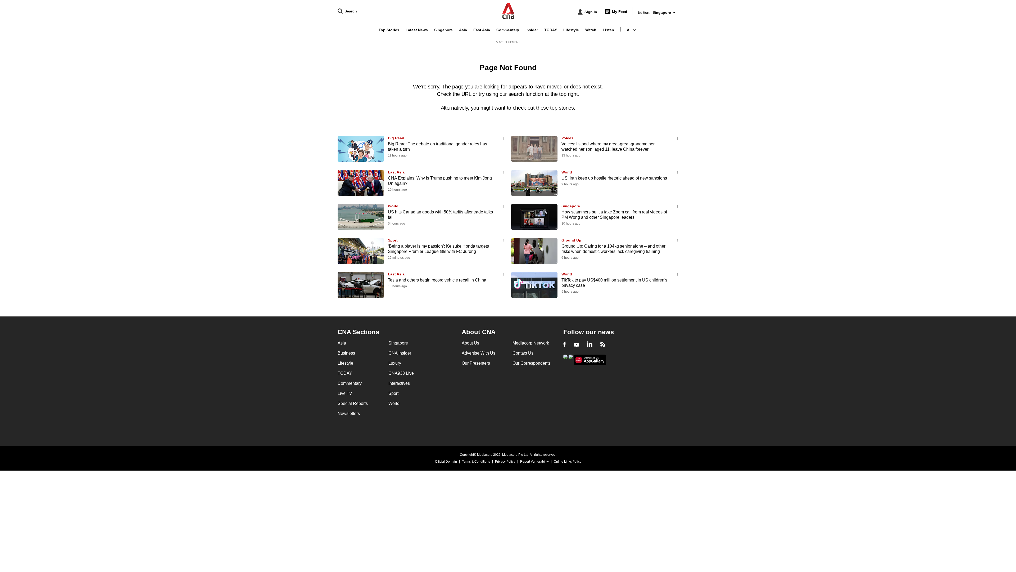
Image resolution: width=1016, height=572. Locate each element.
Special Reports (353, 403)
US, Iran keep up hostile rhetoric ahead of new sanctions (614, 178)
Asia (463, 30)
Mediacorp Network (530, 343)
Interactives (399, 383)
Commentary (507, 30)
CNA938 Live (401, 373)
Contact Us (522, 353)
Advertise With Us (478, 353)
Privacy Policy (505, 461)
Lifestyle (571, 30)
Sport (393, 240)
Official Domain (446, 461)
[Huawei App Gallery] (590, 360)
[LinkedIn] (589, 345)
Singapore (443, 30)
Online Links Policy (567, 461)
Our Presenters (476, 363)
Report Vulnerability (534, 461)
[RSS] (602, 345)
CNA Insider (399, 353)
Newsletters (349, 413)
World (566, 172)
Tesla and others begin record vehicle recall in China (437, 280)
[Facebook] (564, 345)
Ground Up (571, 240)
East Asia (481, 30)
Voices (567, 138)
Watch (590, 30)
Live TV (345, 393)
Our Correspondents (531, 363)
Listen (608, 30)
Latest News (417, 30)
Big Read (396, 138)
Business (346, 353)
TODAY (550, 30)
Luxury (394, 363)
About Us (470, 343)
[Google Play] (565, 359)
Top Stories (389, 30)
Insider (531, 30)
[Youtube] (576, 345)
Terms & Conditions (476, 461)
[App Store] (571, 359)
